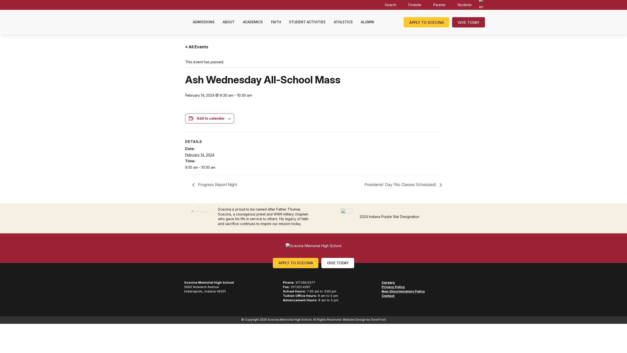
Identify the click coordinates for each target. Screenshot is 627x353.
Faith (276, 22)
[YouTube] (221, 300)
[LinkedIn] (212, 300)
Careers (388, 282)
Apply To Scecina (295, 263)
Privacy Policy (393, 287)
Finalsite (414, 5)
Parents (439, 5)
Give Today (469, 22)
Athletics (343, 22)
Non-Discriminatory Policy (403, 291)
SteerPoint (378, 319)
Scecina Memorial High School (163, 21)
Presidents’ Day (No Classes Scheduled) (400, 184)
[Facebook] (186, 300)
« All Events (196, 46)
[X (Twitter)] (203, 300)
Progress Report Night (217, 184)
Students (465, 5)
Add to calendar (211, 118)
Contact (388, 296)
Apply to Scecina (426, 22)
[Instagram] (194, 300)
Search (390, 5)
